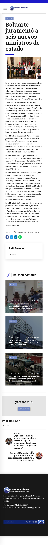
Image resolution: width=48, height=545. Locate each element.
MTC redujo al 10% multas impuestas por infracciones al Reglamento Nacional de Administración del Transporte (24, 380)
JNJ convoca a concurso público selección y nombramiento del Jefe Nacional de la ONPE (23, 342)
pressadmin (8, 232)
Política (9, 18)
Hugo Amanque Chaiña (33, 301)
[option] (24, 68)
